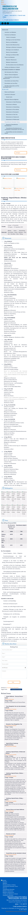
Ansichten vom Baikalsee (10, 32)
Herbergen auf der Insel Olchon (13, 39)
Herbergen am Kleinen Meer (12, 54)
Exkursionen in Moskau (11, 104)
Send (13, 682)
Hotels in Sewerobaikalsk (11, 52)
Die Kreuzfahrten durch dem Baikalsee (15, 64)
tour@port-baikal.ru (14, 19)
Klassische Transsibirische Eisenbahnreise (11, 125)
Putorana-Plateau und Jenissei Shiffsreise (15, 809)
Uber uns (5, 887)
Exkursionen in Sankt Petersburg (13, 102)
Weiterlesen (18, 169)
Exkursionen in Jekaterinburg (12, 107)
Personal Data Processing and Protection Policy (16, 911)
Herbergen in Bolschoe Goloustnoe (14, 47)
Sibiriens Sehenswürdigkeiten (11, 74)
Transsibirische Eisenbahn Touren (12, 122)
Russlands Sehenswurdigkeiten (12, 99)
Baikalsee (5, 29)
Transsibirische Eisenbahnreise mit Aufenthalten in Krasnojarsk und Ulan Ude (14, 129)
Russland (5, 89)
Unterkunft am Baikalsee (10, 34)
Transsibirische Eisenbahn (13, 687)
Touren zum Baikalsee (10, 57)
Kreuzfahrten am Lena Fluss (11, 83)
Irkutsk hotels (9, 97)
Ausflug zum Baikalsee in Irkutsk (12, 67)
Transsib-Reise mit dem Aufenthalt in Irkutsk (16, 853)
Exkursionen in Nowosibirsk (12, 109)
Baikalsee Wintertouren (11, 59)
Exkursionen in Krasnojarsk (12, 112)
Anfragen (18, 152)
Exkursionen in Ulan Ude (12, 114)
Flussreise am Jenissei (10, 833)
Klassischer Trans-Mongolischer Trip (14, 724)
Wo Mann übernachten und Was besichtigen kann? (11, 86)
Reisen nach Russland (10, 92)
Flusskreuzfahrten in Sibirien (11, 69)
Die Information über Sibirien (11, 72)
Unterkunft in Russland (10, 94)
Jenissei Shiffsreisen (10, 699)
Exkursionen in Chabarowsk (12, 117)
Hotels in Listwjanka (11, 37)
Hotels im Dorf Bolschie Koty (12, 44)
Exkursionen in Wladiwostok (12, 119)
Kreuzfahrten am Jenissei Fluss (12, 80)
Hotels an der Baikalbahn (11, 42)
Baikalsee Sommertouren (11, 62)
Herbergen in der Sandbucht (12, 49)
